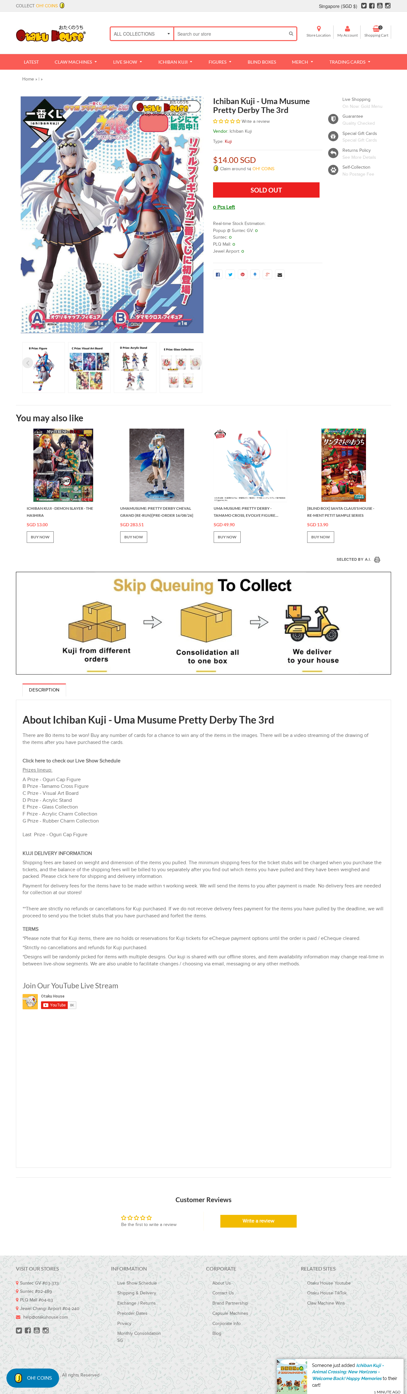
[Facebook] (372, 6)
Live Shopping (356, 99)
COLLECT (37, 6)
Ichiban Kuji (241, 131)
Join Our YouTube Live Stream (70, 985)
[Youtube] (380, 6)
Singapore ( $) (338, 6)
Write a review (258, 1221)
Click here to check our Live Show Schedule (72, 761)
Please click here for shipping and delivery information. (102, 876)
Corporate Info (226, 1323)
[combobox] (230, 33)
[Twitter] (364, 6)
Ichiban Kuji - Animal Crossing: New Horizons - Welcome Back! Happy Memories (348, 1366)
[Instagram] (387, 6)
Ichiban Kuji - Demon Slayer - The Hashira (60, 512)
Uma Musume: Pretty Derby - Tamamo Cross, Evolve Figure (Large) (244, 512)
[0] (218, 274)
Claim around (246, 169)
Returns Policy (356, 150)
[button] (226, 121)
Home (28, 79)
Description (44, 690)
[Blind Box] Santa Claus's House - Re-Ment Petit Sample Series (340, 512)
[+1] (267, 274)
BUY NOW (40, 537)
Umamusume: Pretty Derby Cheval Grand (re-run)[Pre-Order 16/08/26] (156, 512)
